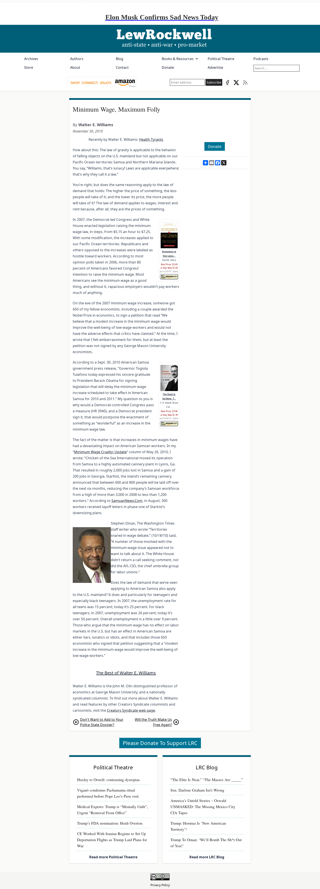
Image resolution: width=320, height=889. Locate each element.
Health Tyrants (151, 139)
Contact (122, 67)
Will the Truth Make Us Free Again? (153, 722)
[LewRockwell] (160, 39)
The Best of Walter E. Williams (126, 673)
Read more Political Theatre (113, 857)
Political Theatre (221, 58)
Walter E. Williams (95, 124)
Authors (76, 58)
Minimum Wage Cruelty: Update (100, 452)
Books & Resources (178, 58)
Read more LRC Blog (206, 857)
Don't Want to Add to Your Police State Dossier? (101, 722)
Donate (168, 67)
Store (28, 67)
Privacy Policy (160, 885)
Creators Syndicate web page (131, 710)
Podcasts (260, 58)
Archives (31, 58)
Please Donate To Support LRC (160, 742)
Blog (119, 58)
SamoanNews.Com (126, 500)
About (75, 67)
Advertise (215, 67)
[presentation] (101, 82)
